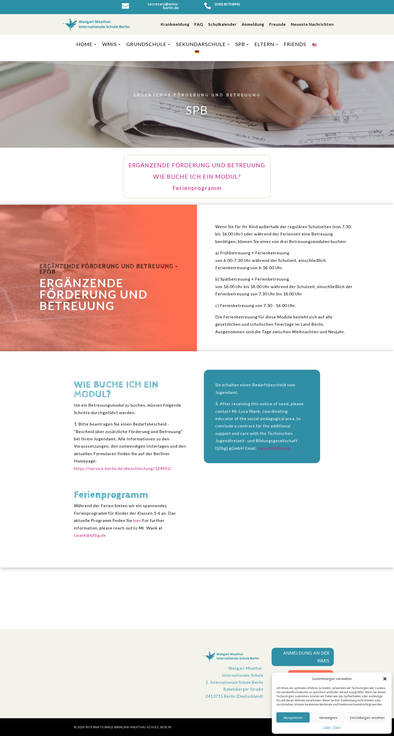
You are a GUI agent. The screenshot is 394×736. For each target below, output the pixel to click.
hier (137, 520)
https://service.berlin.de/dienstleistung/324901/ (123, 468)
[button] (385, 679)
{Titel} (327, 727)
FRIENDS (295, 45)
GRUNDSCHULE (146, 45)
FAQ (198, 24)
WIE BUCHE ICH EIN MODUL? (197, 176)
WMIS (109, 45)
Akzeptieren (292, 717)
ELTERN (264, 45)
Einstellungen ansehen (367, 717)
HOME (84, 45)
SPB (240, 45)
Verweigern (328, 717)
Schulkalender (222, 24)
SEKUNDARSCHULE (201, 45)
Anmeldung (253, 24)
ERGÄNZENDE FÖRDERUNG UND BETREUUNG (197, 165)
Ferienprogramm (197, 187)
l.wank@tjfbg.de (90, 535)
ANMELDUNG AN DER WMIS (306, 657)
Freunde (277, 24)
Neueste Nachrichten (312, 24)
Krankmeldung (175, 24)
